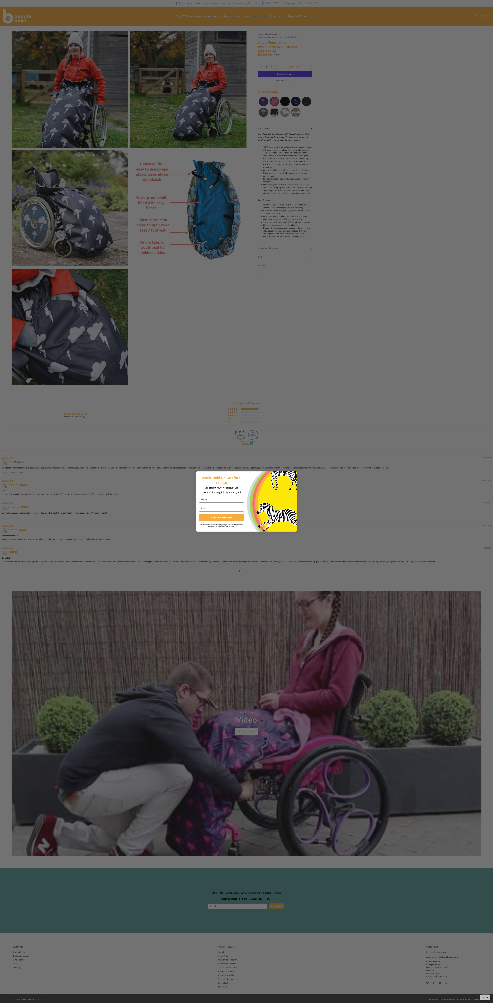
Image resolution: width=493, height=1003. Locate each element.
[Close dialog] (293, 474)
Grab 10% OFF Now (221, 517)
